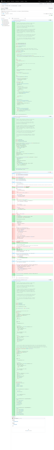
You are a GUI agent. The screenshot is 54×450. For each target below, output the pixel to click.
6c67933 (46, 13)
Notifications (41, 3)
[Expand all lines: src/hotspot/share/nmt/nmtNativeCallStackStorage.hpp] (28, 172)
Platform (4, 1)
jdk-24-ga (11, 13)
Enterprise (22, 1)
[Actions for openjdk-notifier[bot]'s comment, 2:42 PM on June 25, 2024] (44, 418)
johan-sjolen (3, 9)
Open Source (17, 1)
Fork (46, 3)
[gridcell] (32, 21)
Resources (12, 1)
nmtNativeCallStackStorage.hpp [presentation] (7, 23)
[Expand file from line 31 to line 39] (13, 182)
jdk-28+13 (7, 13)
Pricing (26, 1)
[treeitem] (5, 21)
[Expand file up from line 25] (13, 173)
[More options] (52, 20)
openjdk (3, 3)
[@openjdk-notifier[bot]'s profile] (12, 418)
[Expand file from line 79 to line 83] (13, 253)
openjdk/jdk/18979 (15, 421)
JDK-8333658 (15, 424)
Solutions (8, 1)
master (3, 13)
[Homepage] (1, 1)
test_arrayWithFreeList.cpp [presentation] (6, 25)
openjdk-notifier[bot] (15, 418)
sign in (28, 430)
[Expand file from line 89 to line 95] (13, 261)
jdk (5, 3)
